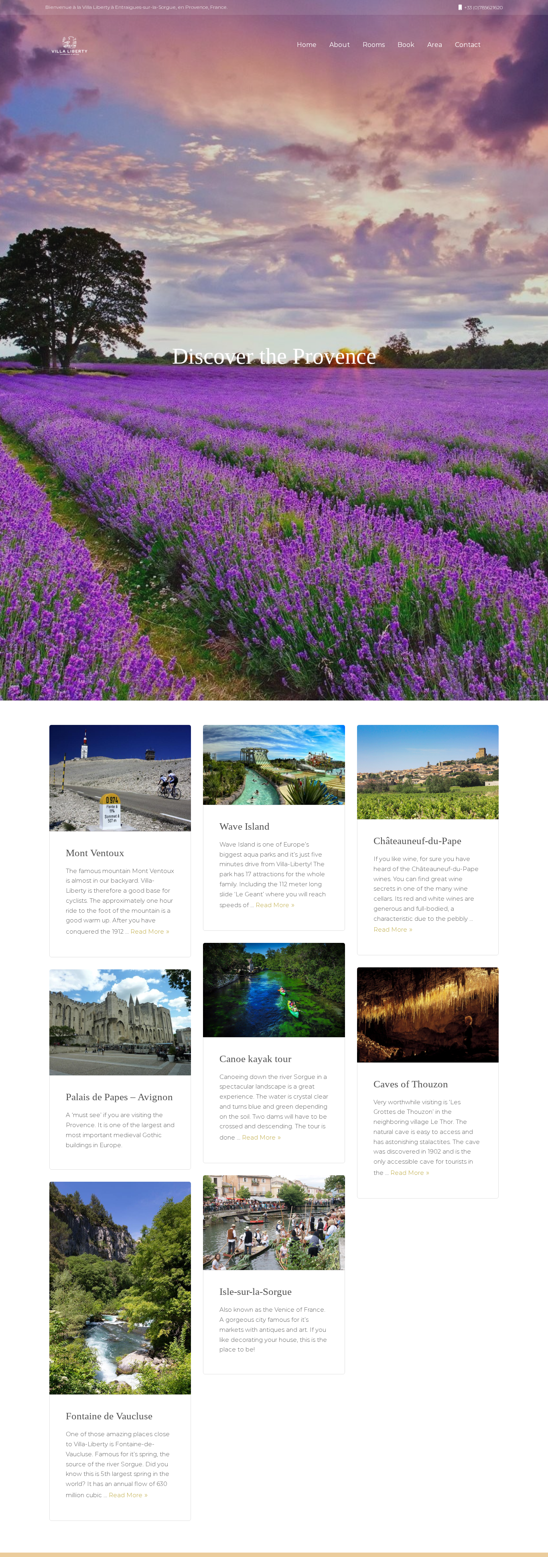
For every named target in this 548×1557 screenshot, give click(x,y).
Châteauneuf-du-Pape (417, 840)
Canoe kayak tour (255, 1058)
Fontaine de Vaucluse (109, 1415)
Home (307, 45)
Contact (468, 45)
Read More (147, 931)
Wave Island (244, 826)
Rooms (374, 45)
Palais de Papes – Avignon (119, 1096)
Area (434, 45)
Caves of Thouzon (410, 1084)
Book (406, 45)
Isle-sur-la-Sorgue (255, 1291)
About (339, 45)
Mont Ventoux (95, 852)
